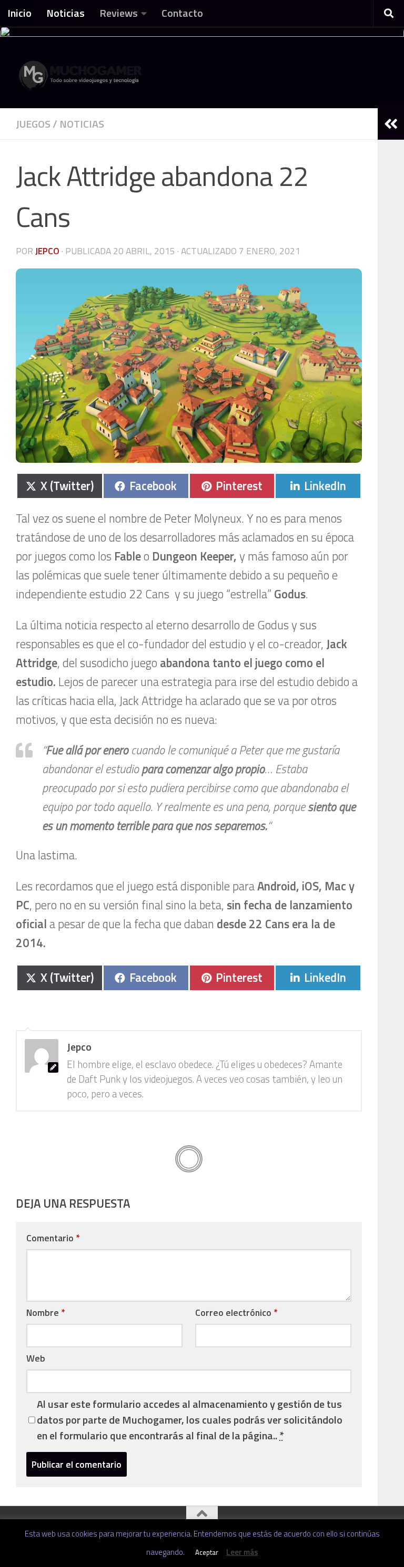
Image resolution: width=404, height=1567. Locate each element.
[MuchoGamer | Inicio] (81, 80)
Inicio (19, 13)
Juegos (33, 124)
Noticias (65, 13)
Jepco (47, 251)
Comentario (52, 1238)
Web (35, 1358)
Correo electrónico (236, 1312)
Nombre (45, 1312)
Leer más (242, 1552)
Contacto (182, 13)
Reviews (118, 13)
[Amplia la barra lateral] (391, 124)
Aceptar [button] (206, 1552)
